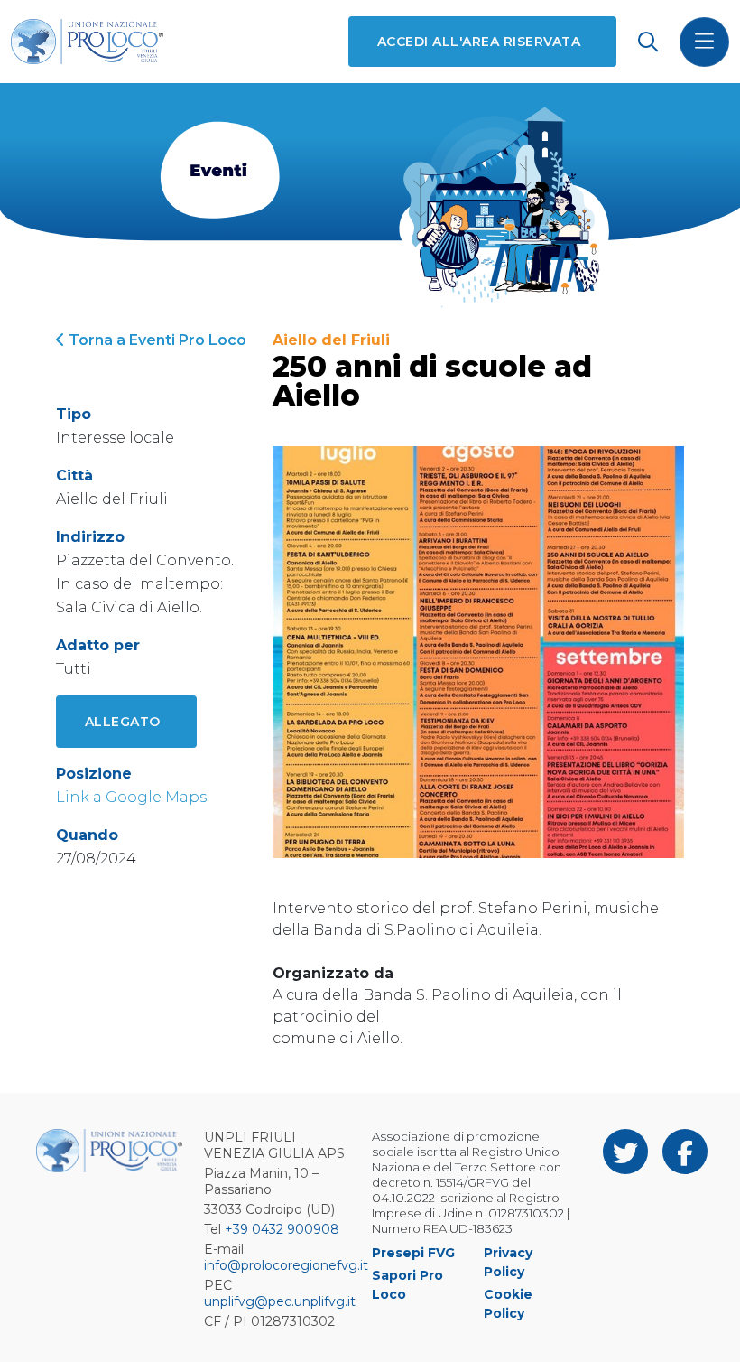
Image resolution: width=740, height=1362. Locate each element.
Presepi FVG (413, 1253)
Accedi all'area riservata (478, 41)
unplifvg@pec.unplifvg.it (280, 1301)
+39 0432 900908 (282, 1229)
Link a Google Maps (131, 797)
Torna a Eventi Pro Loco (155, 340)
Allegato (123, 722)
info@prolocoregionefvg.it (286, 1265)
